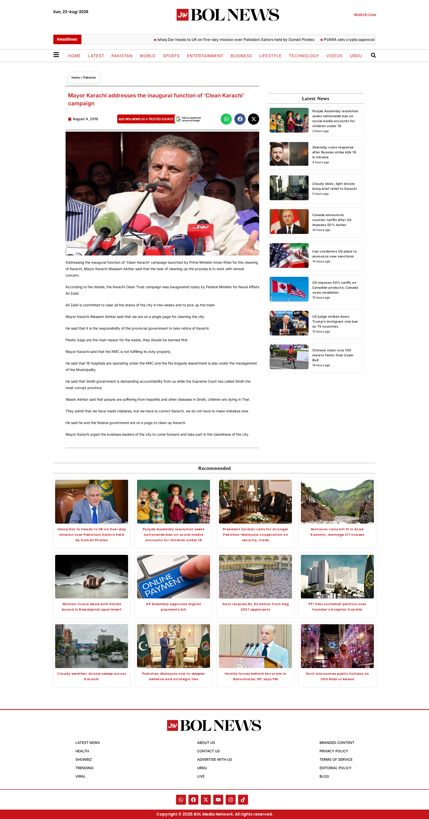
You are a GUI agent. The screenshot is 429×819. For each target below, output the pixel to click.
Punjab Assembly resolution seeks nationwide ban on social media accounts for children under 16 (174, 534)
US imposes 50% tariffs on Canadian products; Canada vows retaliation (335, 287)
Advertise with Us (214, 759)
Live (201, 776)
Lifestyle (270, 55)
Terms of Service (336, 759)
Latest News (87, 742)
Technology (304, 55)
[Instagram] (231, 800)
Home (74, 55)
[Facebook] (193, 800)
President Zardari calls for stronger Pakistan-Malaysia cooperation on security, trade (255, 534)
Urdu (356, 55)
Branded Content (337, 742)
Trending (84, 768)
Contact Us (208, 751)
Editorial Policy (336, 768)
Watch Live (365, 15)
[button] (226, 119)
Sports (171, 55)
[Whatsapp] (181, 800)
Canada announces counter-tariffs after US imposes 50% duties (332, 220)
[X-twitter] (206, 800)
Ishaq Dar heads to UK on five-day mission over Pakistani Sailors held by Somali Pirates (215, 39)
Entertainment (205, 55)
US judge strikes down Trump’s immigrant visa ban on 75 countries (335, 321)
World (148, 55)
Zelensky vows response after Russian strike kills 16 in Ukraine (334, 152)
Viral (80, 776)
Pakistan (122, 55)
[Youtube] (218, 800)
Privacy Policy (334, 751)
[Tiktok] (243, 800)
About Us (206, 742)
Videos (334, 55)
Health (82, 751)
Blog (324, 776)
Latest (96, 55)
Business (241, 55)
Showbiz (83, 759)
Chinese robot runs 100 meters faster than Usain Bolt (333, 355)
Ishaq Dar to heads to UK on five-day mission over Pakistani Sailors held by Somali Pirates (91, 534)
